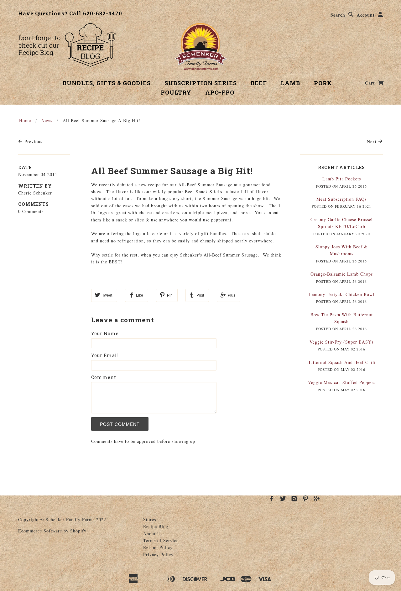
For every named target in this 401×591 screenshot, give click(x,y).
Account (366, 15)
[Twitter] (283, 498)
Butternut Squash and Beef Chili (341, 362)
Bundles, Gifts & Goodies (107, 83)
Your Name (105, 333)
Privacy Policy (158, 554)
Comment (103, 377)
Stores (149, 519)
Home (25, 120)
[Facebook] (271, 498)
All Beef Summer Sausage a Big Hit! (172, 171)
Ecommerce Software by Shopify (52, 531)
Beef (259, 83)
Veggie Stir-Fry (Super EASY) (341, 342)
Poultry (176, 92)
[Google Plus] (317, 498)
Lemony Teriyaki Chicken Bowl (341, 294)
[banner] (200, 46)
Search (338, 15)
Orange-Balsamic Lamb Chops (341, 274)
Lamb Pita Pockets (341, 179)
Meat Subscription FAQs (341, 199)
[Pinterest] (305, 498)
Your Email (105, 355)
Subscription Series (200, 83)
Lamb (290, 83)
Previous (32, 141)
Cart (371, 83)
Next (372, 141)
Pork (323, 83)
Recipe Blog (155, 526)
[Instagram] (294, 498)
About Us (153, 534)
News (46, 120)
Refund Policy (158, 547)
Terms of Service (161, 540)
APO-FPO (219, 92)
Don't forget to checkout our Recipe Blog (67, 45)
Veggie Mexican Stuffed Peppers (341, 382)
